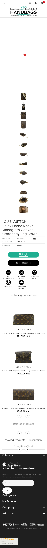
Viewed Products (15, 440)
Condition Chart (23, 446)
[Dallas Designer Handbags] (23, 11)
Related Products (23, 263)
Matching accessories (23, 295)
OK (7, 490)
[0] (42, 3)
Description (35, 440)
